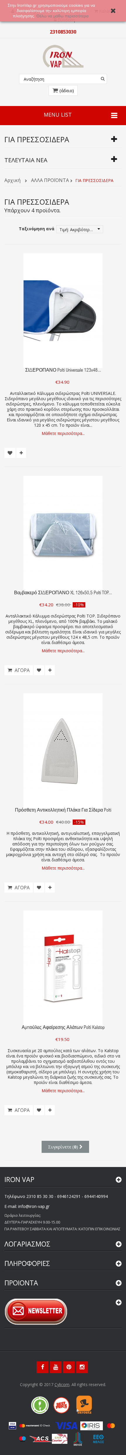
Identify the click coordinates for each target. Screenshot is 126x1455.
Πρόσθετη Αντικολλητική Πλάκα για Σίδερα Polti (63, 810)
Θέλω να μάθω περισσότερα (63, 16)
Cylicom (62, 1384)
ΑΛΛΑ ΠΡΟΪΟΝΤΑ (50, 180)
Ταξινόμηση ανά (37, 228)
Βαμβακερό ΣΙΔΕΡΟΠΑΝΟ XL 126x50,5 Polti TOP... (63, 593)
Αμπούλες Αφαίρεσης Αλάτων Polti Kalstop (63, 1028)
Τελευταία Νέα (25, 160)
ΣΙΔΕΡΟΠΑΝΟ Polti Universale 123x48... (63, 370)
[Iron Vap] (63, 56)
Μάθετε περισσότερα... (63, 433)
